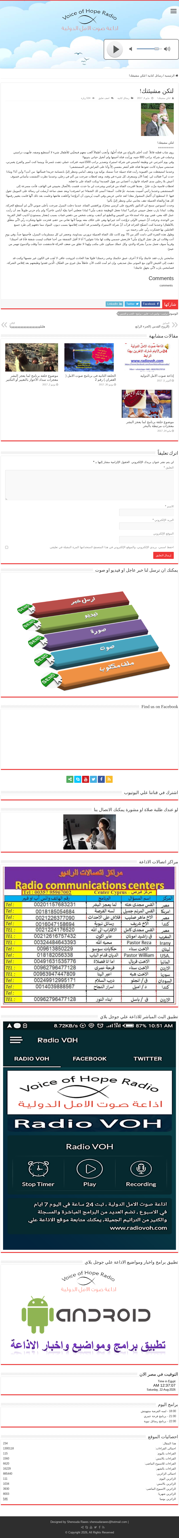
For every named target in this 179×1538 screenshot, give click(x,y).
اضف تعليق (103, 98)
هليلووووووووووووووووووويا (27, 325)
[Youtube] (85, 779)
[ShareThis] (69, 779)
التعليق (169, 467)
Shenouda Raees (78, 1522)
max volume (168, 49)
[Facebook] (101, 779)
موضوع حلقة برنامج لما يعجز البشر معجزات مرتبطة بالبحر (150, 424)
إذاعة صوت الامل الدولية (157, 375)
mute (133, 49)
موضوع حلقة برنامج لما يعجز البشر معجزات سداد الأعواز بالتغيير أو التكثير (32, 377)
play (115, 49)
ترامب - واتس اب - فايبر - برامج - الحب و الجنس (144, 313)
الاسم (169, 506)
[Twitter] (93, 779)
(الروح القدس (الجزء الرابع (152, 325)
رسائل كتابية (155, 75)
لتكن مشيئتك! (163, 98)
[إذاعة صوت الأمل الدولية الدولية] (89, 19)
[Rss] (109, 779)
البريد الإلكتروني (163, 520)
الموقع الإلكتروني (163, 533)
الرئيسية (170, 75)
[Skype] (77, 779)
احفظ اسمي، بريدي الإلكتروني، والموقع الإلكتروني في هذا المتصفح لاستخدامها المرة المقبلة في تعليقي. (111, 547)
